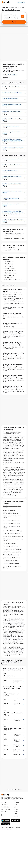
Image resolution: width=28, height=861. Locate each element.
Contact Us (18, 827)
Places (16, 806)
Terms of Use (4, 827)
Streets (16, 809)
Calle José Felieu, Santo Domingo (11, 546)
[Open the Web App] (5, 823)
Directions (17, 815)
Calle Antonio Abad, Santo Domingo (11, 552)
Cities (16, 813)
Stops (16, 811)
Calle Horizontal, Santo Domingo (11, 563)
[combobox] (14, 15)
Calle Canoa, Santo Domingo (10, 543)
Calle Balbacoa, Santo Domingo (10, 560)
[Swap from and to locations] (22, 16)
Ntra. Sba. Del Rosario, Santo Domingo (12, 549)
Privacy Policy (11, 827)
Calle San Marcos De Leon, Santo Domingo (13, 536)
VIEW (23, 233)
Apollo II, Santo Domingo (9, 510)
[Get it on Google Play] (5, 820)
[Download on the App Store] (15, 820)
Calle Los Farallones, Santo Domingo (12, 523)
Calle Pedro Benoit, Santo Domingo (11, 557)
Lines (16, 804)
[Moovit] (5, 2)
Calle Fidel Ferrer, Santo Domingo (11, 555)
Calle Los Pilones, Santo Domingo (11, 520)
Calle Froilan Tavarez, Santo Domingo (12, 530)
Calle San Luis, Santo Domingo (10, 513)
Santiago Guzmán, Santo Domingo (11, 533)
